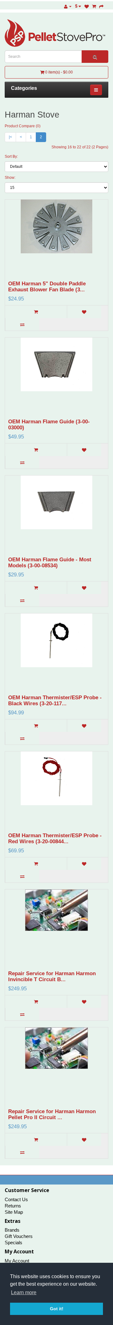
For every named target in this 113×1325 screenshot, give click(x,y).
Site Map (14, 1212)
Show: (10, 177)
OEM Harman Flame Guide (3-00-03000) (49, 425)
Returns (13, 1205)
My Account (17, 1260)
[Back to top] (92, 1304)
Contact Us (16, 1199)
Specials (13, 1242)
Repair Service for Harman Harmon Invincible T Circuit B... (52, 976)
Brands (12, 1230)
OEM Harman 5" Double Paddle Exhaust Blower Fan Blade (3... (47, 287)
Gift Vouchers (19, 1236)
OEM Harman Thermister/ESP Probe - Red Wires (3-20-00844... (55, 838)
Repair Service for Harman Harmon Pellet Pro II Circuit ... (52, 1114)
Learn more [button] (23, 1292)
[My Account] (68, 6)
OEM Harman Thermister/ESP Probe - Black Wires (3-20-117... (55, 700)
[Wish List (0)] (86, 6)
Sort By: (11, 156)
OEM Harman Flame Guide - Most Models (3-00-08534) (49, 563)
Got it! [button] (56, 1308)
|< (10, 137)
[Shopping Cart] (94, 6)
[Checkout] (101, 6)
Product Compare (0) (22, 126)
